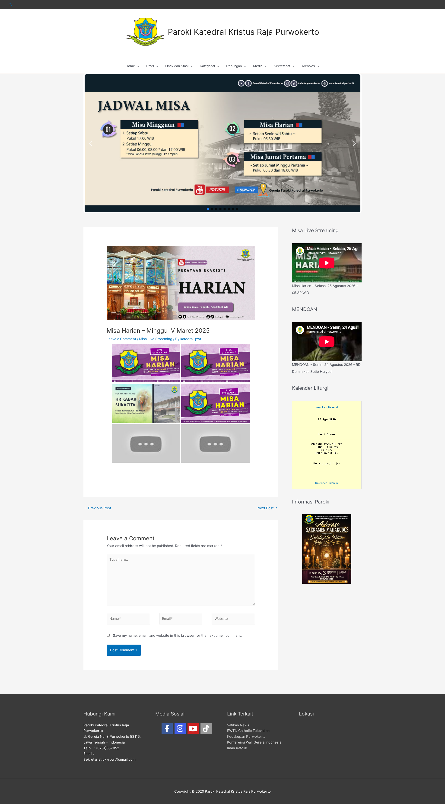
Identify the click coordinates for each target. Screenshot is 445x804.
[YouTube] (193, 728)
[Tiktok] (206, 728)
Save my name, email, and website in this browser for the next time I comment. (177, 635)
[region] (222, 143)
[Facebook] (167, 728)
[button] (90, 143)
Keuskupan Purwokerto (246, 736)
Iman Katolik (237, 748)
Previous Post (97, 508)
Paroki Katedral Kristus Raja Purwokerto (243, 32)
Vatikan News (238, 725)
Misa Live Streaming (155, 339)
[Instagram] (180, 728)
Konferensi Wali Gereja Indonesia (254, 742)
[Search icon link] (10, 4)
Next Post (267, 508)
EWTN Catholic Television (248, 730)
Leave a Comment (121, 339)
